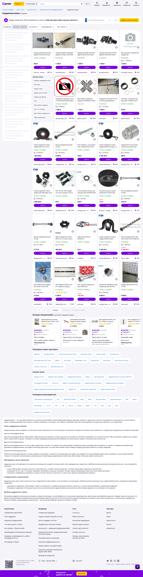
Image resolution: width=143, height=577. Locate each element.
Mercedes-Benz (101, 399)
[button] (43, 67)
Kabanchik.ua (111, 520)
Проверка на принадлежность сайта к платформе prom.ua (17, 537)
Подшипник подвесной (88, 389)
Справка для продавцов (46, 513)
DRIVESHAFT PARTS (70, 399)
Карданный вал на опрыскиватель (120, 377)
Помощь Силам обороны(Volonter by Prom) (80, 537)
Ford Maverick (114, 354)
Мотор (71, 406)
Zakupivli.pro (111, 528)
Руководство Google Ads (46, 555)
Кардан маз (72, 389)
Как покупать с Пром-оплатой (14, 528)
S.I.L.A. (48, 406)
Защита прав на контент (80, 524)
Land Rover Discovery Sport (67, 354)
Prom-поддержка (10, 516)
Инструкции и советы (11, 542)
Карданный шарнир (74, 377)
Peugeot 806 (95, 360)
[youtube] (108, 561)
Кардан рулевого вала (107, 389)
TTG (95, 406)
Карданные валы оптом (42, 412)
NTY (58, 399)
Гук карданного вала (41, 383)
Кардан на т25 (39, 377)
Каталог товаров (8, 10)
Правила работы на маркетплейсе (50, 546)
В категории (31, 4)
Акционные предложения (13, 520)
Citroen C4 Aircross (40, 367)
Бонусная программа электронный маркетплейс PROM (50, 551)
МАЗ (102, 406)
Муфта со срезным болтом (71, 383)
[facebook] (111, 561)
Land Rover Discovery (122, 360)
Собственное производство (43, 399)
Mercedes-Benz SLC (57, 367)
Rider (82, 399)
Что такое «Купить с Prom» (13, 524)
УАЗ (56, 406)
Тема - (46, 561)
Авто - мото (20, 10)
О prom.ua (75, 513)
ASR (63, 406)
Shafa (108, 516)
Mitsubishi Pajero (86, 354)
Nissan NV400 (100, 354)
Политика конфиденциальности (49, 542)
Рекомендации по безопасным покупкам (18, 532)
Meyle (88, 406)
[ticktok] (118, 561)
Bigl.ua (109, 513)
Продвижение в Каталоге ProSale (49, 524)
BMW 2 (57, 360)
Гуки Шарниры (99, 377)
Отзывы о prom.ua (78, 532)
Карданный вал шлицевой (115, 383)
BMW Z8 (36, 354)
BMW (90, 399)
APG (127, 399)
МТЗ (109, 406)
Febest (134, 399)
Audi (116, 406)
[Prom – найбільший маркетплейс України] (6, 4)
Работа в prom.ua (78, 516)
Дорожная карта (115, 399)
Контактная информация (80, 520)
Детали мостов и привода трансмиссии (52, 10)
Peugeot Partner (49, 354)
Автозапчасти (32, 10)
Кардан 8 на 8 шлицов (55, 377)
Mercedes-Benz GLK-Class (42, 360)
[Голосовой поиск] (81, 4)
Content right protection (80, 528)
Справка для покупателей (13, 513)
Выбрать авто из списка (129, 20)
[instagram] (115, 561)
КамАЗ (79, 406)
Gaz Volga (67, 360)
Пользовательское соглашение (48, 538)
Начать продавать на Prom (47, 520)
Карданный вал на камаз (93, 383)
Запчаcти (55, 383)
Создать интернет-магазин (47, 516)
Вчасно (109, 524)
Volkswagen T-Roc (80, 360)
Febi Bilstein (38, 406)
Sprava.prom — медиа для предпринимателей (54, 528)
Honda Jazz (106, 360)
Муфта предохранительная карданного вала (49, 389)
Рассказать (81, 573)
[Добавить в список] (50, 47)
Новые (87, 377)
